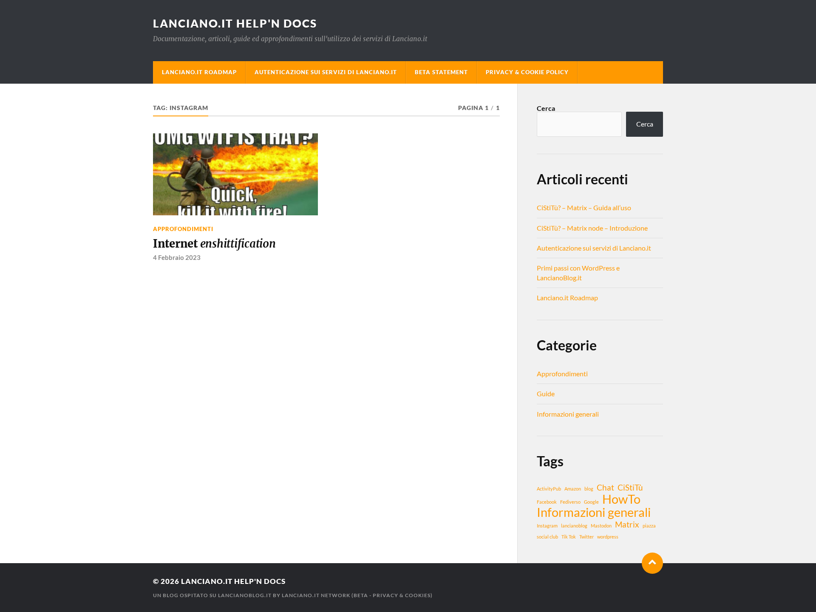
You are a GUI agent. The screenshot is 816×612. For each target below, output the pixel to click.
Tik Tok (568, 536)
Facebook (547, 502)
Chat (605, 487)
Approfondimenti (183, 229)
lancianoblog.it (245, 595)
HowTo (621, 499)
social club (547, 536)
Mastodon (601, 525)
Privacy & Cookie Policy (527, 72)
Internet (214, 244)
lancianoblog (574, 525)
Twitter (586, 536)
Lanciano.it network (316, 595)
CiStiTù (630, 487)
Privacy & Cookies (402, 595)
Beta (361, 595)
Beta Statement (441, 72)
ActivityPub (549, 488)
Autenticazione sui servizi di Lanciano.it (326, 72)
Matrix (627, 524)
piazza (649, 525)
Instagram (547, 525)
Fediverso (570, 502)
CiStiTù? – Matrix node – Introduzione (592, 228)
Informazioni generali (568, 414)
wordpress (607, 536)
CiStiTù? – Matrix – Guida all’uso (584, 207)
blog (588, 488)
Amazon (572, 488)
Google (591, 502)
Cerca (546, 108)
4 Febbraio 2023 (177, 257)
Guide (546, 393)
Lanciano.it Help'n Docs (235, 23)
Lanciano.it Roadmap (199, 72)
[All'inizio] (652, 563)
